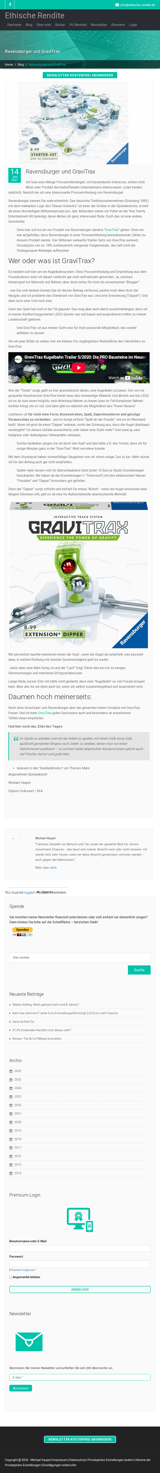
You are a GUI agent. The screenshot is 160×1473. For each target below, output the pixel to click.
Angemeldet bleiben (26, 1277)
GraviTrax (112, 230)
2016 (18, 1156)
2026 (18, 1071)
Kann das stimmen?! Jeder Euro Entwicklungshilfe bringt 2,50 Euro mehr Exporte (65, 1013)
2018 (18, 1139)
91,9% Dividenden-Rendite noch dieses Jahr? (41, 1030)
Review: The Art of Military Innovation (36, 1038)
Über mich (43, 25)
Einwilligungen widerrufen (59, 1465)
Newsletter (99, 25)
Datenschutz (77, 1460)
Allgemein (47, 891)
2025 (18, 1079)
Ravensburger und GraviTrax (60, 171)
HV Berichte (78, 25)
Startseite (14, 25)
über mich (50, 868)
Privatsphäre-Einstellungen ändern (111, 1460)
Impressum (60, 1460)
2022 (18, 1105)
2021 (18, 1113)
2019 (18, 1130)
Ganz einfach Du (23, 1021)
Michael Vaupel (21, 891)
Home (9, 64)
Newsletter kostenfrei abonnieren (80, 75)
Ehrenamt (118, 25)
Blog (29, 25)
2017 (18, 1147)
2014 (18, 1173)
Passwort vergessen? (23, 1269)
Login (133, 25)
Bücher (60, 25)
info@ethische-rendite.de (137, 5)
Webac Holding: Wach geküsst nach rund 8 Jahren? (45, 1004)
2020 (18, 1122)
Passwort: (16, 1256)
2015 (18, 1164)
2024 (18, 1088)
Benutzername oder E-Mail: (28, 1241)
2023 (18, 1096)
